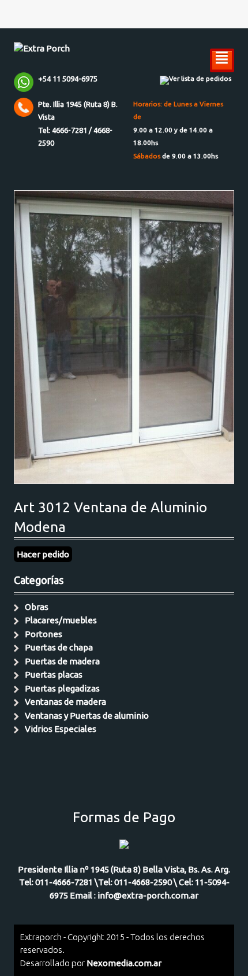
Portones (43, 634)
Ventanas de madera (65, 702)
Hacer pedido (43, 554)
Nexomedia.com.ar (124, 963)
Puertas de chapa (59, 647)
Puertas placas (53, 674)
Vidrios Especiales (60, 729)
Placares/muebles (61, 620)
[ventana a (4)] (124, 477)
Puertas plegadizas (62, 688)
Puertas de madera (62, 661)
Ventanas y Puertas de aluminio (87, 715)
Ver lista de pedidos (200, 78)
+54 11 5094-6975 (67, 79)
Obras (36, 607)
